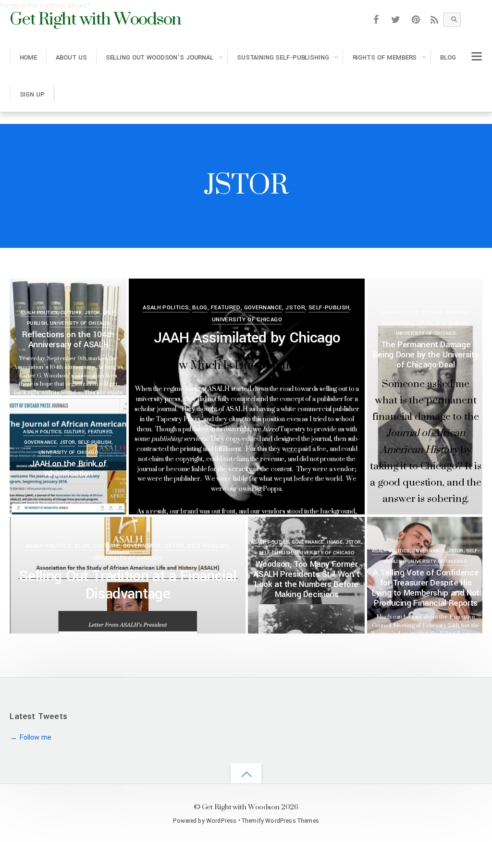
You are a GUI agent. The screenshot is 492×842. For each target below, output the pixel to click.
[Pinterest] (416, 19)
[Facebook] (376, 19)
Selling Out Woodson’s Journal (159, 57)
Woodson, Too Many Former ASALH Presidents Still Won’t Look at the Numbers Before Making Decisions (306, 579)
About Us (71, 57)
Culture (71, 312)
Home (28, 57)
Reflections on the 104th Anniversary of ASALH (68, 340)
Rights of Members (385, 57)
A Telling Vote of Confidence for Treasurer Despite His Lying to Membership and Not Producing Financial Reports (426, 588)
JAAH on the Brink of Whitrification (68, 469)
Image (335, 542)
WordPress (221, 821)
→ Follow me (30, 737)
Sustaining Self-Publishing (283, 57)
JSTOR (92, 312)
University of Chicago (80, 323)
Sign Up (32, 94)
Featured (226, 308)
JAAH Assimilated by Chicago (247, 337)
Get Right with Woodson (241, 806)
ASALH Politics (39, 312)
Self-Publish (329, 308)
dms (48, 296)
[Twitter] (396, 19)
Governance (263, 308)
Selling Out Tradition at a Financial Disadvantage (127, 584)
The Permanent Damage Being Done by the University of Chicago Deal (426, 355)
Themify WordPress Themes (280, 821)
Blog (448, 57)
